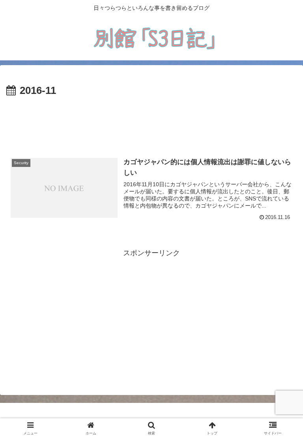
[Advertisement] (151, 121)
